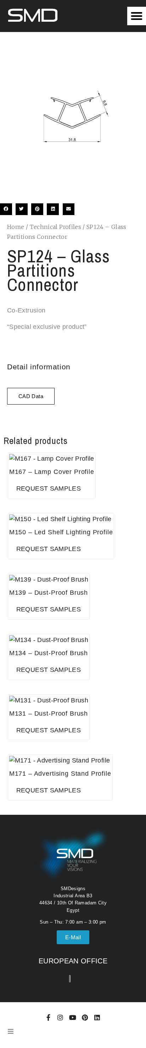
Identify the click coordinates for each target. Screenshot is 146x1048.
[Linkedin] (97, 1017)
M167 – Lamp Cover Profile (51, 471)
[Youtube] (72, 1017)
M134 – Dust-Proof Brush (48, 653)
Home (15, 226)
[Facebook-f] (48, 1017)
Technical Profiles (55, 226)
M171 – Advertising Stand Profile (60, 773)
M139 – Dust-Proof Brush (48, 592)
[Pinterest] (85, 1017)
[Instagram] (60, 1017)
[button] (136, 16)
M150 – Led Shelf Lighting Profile (61, 532)
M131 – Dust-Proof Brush (48, 713)
